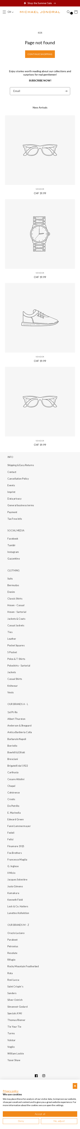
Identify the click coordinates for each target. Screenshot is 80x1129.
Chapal (11, 786)
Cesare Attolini (15, 779)
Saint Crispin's (15, 986)
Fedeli (10, 832)
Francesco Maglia (17, 859)
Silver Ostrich (15, 1000)
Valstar (11, 1040)
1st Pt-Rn (12, 712)
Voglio (11, 1047)
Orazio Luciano (16, 933)
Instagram (13, 552)
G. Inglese (13, 866)
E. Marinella (14, 812)
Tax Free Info (14, 518)
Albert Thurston (16, 719)
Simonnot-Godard (17, 1006)
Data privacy (14, 498)
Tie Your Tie (14, 1026)
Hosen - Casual (16, 605)
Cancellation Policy (18, 478)
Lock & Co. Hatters (17, 906)
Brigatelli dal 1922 (17, 765)
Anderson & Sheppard (19, 725)
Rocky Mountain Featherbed (23, 966)
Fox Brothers (14, 853)
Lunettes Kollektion (18, 913)
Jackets (11, 672)
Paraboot (12, 939)
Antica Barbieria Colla (19, 732)
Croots (11, 799)
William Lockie (15, 1053)
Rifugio (11, 959)
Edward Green (15, 819)
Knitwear (12, 685)
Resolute (12, 953)
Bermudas (13, 585)
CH (9, 12)
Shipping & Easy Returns (20, 465)
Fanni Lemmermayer (19, 826)
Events (11, 485)
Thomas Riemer (16, 1020)
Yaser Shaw (13, 1060)
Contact (11, 472)
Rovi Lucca (13, 980)
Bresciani (12, 759)
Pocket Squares (16, 645)
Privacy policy (10, 1091)
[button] (4, 12)
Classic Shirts (15, 598)
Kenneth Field (15, 899)
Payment (12, 512)
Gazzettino (13, 558)
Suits (10, 578)
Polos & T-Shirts (16, 659)
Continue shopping (40, 54)
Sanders (12, 993)
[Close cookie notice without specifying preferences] (75, 1086)
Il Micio (11, 873)
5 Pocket (12, 652)
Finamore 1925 (15, 846)
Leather (11, 638)
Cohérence (13, 792)
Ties (9, 632)
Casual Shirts (14, 679)
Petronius (12, 946)
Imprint (11, 492)
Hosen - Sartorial (16, 612)
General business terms (20, 505)
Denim (11, 592)
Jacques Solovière (17, 879)
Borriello (12, 745)
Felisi (10, 839)
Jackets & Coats (16, 618)
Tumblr (11, 545)
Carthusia (13, 772)
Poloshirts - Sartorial (18, 665)
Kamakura (13, 893)
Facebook (12, 538)
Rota (10, 973)
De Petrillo (13, 806)
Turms (11, 1033)
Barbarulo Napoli (16, 739)
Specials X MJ (14, 1013)
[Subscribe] (66, 91)
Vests (10, 692)
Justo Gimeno (15, 886)
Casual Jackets (15, 625)
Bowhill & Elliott (16, 752)
